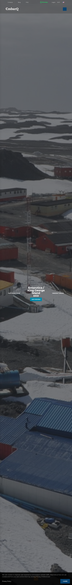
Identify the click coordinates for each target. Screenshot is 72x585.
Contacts (10, 2)
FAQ (27, 2)
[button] (59, 2)
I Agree (65, 581)
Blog (19, 2)
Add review (36, 299)
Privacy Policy (6, 581)
